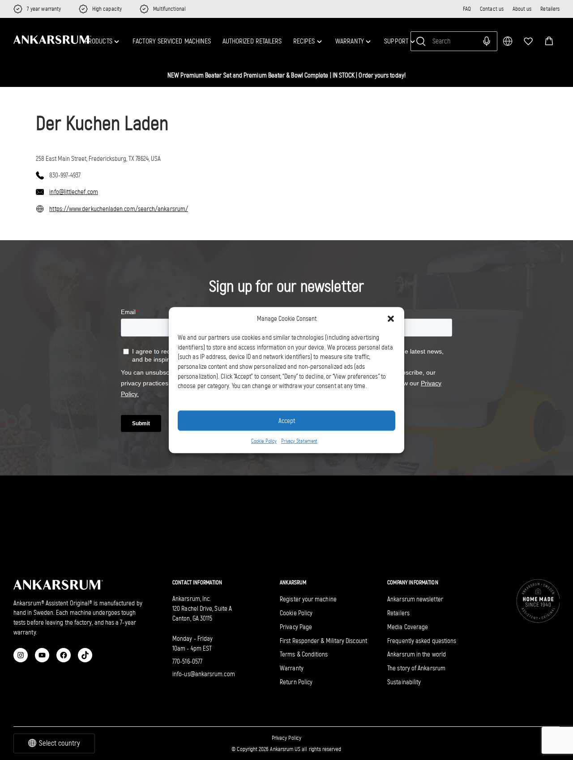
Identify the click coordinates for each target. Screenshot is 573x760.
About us (522, 8)
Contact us (492, 8)
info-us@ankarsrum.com (203, 674)
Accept (286, 421)
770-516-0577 (187, 661)
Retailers (550, 8)
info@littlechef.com (73, 192)
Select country (59, 743)
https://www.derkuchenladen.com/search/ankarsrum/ (118, 209)
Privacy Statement (299, 441)
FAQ (467, 8)
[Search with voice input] (486, 41)
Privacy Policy (286, 737)
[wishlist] (528, 41)
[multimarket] (507, 41)
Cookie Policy (264, 441)
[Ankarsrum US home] (52, 39)
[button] (549, 41)
